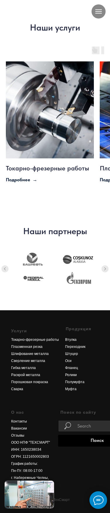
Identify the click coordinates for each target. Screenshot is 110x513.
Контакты (19, 421)
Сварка (17, 389)
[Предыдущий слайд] (5, 268)
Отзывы (17, 435)
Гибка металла (23, 368)
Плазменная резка (27, 347)
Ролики (71, 375)
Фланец (71, 368)
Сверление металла (28, 361)
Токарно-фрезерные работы (47, 168)
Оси (68, 361)
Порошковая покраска (29, 382)
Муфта (71, 389)
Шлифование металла (30, 354)
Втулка (71, 340)
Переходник (75, 347)
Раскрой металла (25, 375)
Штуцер (71, 354)
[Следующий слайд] (105, 268)
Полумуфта (74, 382)
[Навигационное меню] (98, 11)
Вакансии (19, 428)
